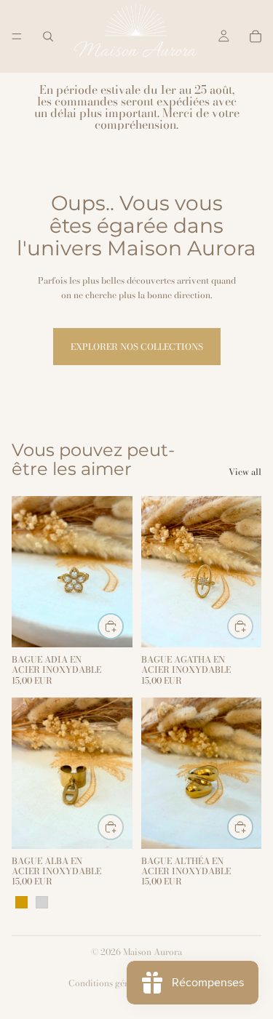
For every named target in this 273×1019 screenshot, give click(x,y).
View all (245, 472)
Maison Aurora (152, 952)
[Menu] (16, 36)
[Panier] (256, 36)
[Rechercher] (48, 36)
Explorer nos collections (137, 346)
